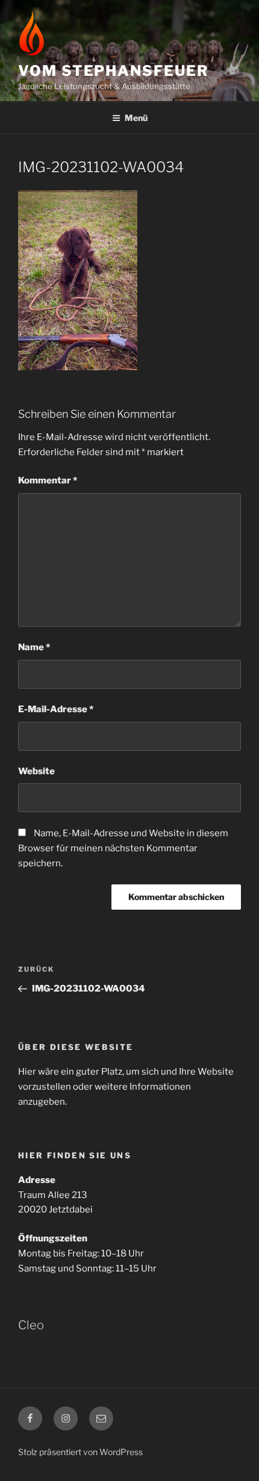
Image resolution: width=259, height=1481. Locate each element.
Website (36, 771)
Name (34, 647)
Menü (136, 118)
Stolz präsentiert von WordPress (80, 1452)
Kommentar (47, 480)
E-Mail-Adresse (55, 709)
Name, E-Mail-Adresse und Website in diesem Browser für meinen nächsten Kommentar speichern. (123, 848)
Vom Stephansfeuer (113, 70)
